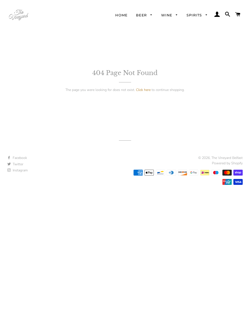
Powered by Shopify (227, 163)
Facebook (19, 158)
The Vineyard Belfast (227, 158)
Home (121, 15)
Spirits (195, 15)
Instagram (20, 170)
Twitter (17, 164)
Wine (167, 15)
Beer (142, 15)
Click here (143, 90)
